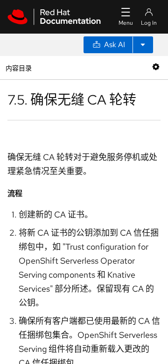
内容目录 (18, 67)
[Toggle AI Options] (143, 44)
